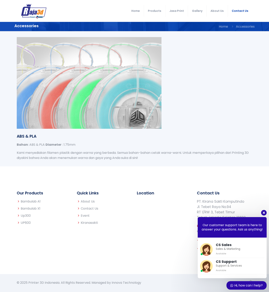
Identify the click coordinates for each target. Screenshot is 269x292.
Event (85, 215)
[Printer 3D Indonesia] (34, 11)
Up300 (26, 215)
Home (223, 26)
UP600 (26, 222)
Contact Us (89, 208)
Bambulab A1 (31, 201)
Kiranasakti (89, 222)
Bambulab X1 (30, 208)
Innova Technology (126, 282)
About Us (88, 201)
